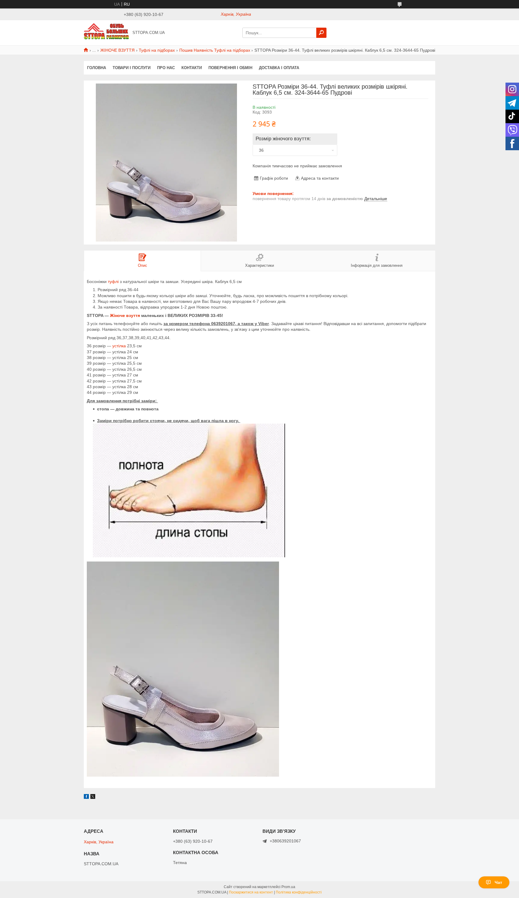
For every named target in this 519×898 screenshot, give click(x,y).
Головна (96, 67)
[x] (92, 797)
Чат (498, 882)
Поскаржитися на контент (251, 892)
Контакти (191, 67)
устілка (119, 345)
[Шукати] (321, 33)
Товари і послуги (131, 67)
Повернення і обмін (230, 67)
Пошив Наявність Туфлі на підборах (214, 50)
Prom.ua (288, 887)
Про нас (166, 67)
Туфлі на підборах (157, 50)
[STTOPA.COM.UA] (106, 32)
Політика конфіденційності (299, 892)
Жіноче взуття (125, 315)
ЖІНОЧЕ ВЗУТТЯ (117, 50)
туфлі (113, 281)
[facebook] (86, 797)
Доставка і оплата (279, 67)
